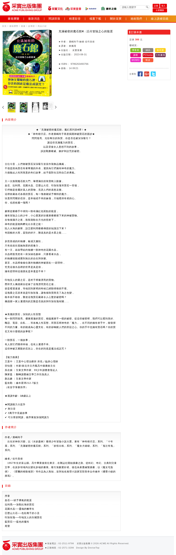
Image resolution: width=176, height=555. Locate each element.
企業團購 (160, 10)
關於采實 (116, 18)
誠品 (148, 50)
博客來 (135, 50)
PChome (148, 55)
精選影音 (75, 18)
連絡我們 (136, 18)
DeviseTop (94, 548)
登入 (163, 6)
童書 (23, 26)
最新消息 (34, 18)
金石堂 (160, 50)
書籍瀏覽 (13, 18)
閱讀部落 (54, 18)
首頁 (4, 26)
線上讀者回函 (159, 18)
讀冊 (135, 55)
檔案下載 (95, 18)
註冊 (156, 6)
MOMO (136, 60)
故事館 (31, 26)
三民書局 (160, 55)
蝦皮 (148, 60)
